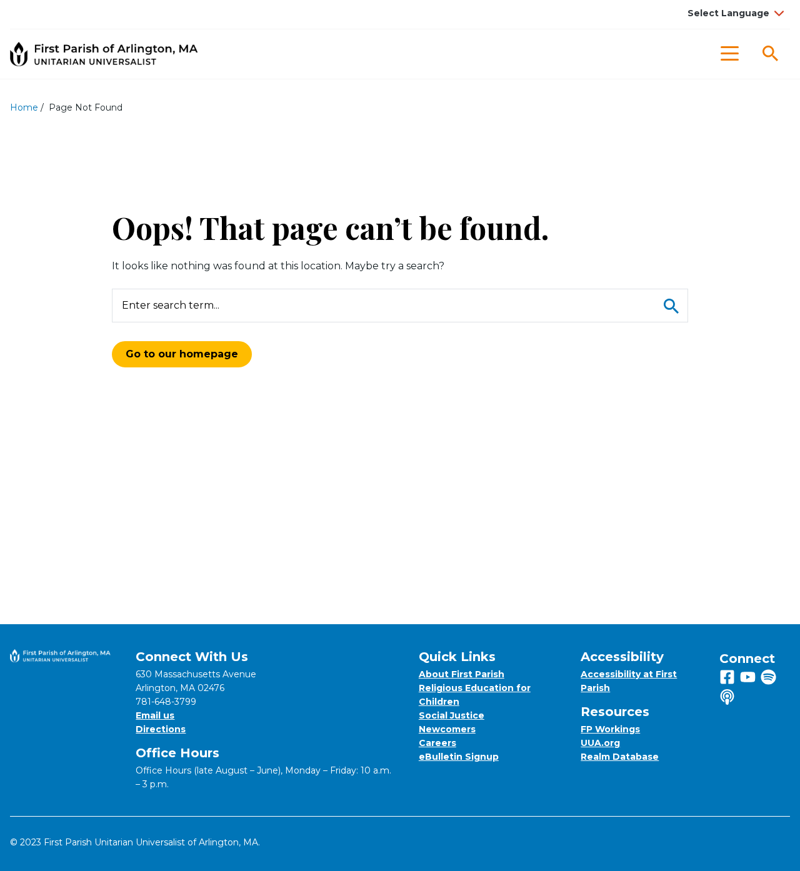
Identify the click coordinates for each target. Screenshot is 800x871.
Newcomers (447, 729)
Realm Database (620, 756)
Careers (437, 743)
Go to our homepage (182, 354)
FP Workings (610, 729)
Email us (155, 715)
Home (24, 107)
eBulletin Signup (459, 756)
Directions (161, 729)
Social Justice (451, 715)
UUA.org (600, 743)
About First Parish (461, 674)
